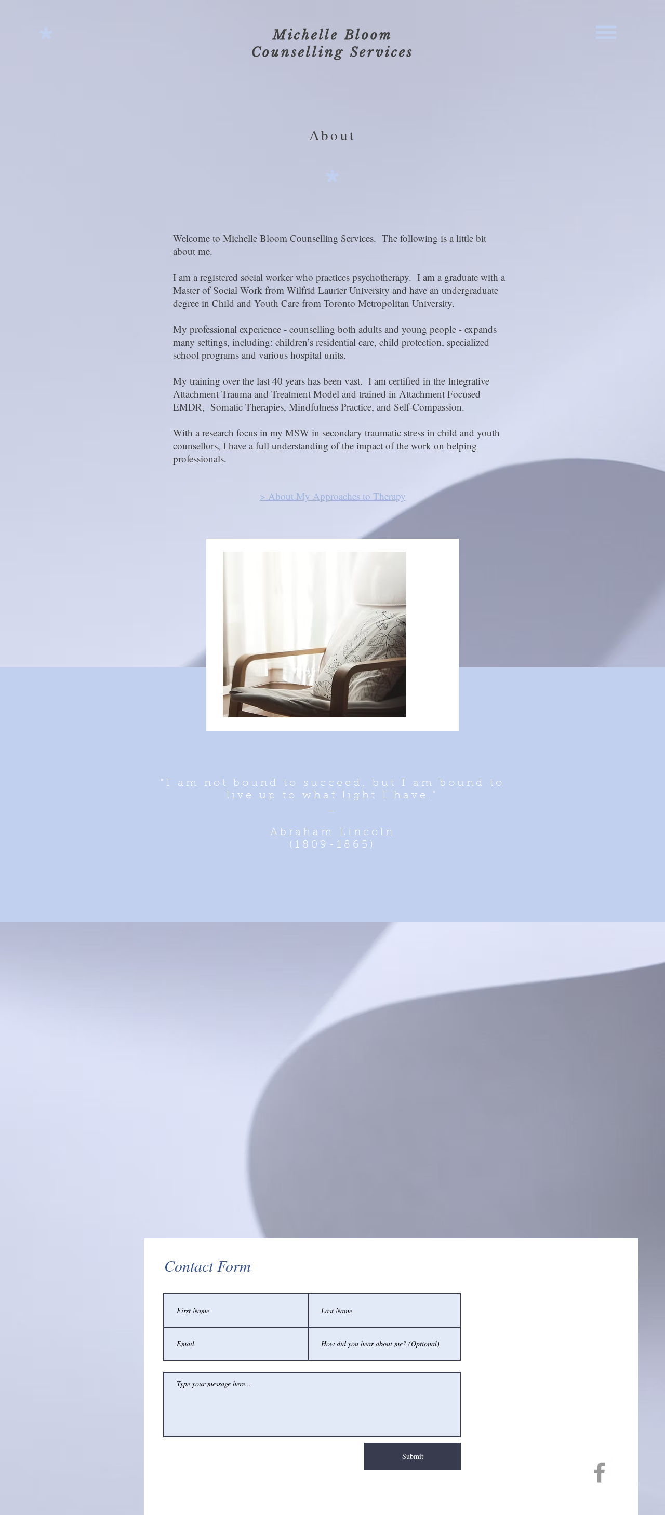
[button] (606, 32)
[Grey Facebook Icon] (599, 1472)
